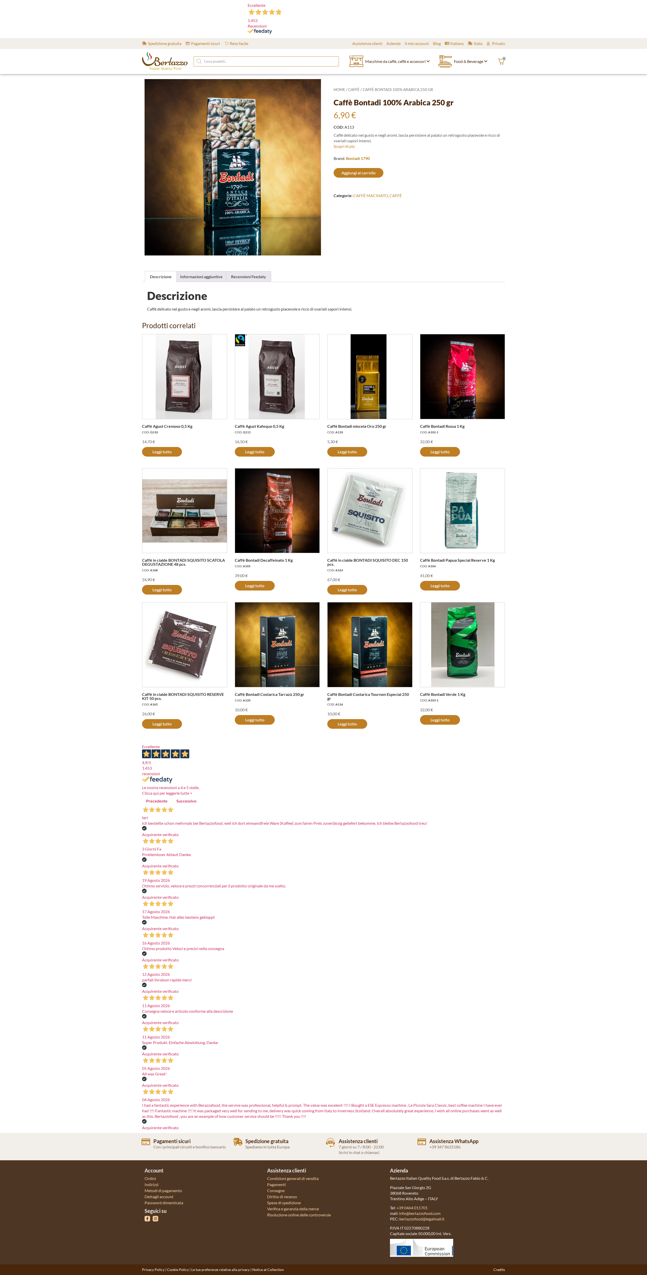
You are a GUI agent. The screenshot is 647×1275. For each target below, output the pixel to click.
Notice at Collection (268, 1269)
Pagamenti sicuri (172, 1141)
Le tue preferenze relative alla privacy (220, 1269)
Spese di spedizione (284, 1202)
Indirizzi (151, 1184)
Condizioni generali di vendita (293, 1178)
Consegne (276, 1190)
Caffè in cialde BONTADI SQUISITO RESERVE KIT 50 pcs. (183, 696)
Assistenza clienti (358, 1141)
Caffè (354, 89)
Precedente (157, 800)
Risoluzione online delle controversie (299, 1214)
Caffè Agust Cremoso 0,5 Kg (167, 426)
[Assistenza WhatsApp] (422, 1142)
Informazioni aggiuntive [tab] (201, 276)
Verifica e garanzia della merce (293, 1208)
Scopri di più (344, 146)
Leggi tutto (162, 451)
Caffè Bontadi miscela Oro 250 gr (356, 426)
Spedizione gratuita (266, 1141)
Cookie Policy (178, 1269)
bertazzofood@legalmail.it (422, 1218)
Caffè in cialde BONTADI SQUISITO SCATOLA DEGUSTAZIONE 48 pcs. (183, 562)
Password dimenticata (164, 1202)
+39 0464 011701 (412, 1207)
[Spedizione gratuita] (238, 1142)
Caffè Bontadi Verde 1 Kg (442, 694)
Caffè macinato (370, 195)
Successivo (186, 800)
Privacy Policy (153, 1269)
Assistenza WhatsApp (453, 1141)
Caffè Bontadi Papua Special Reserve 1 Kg (457, 560)
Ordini (150, 1178)
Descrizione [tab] (161, 276)
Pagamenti (276, 1184)
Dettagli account (159, 1196)
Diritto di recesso (282, 1196)
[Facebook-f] (147, 1218)
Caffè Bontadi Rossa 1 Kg (442, 426)
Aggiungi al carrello (358, 172)
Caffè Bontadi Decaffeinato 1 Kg (264, 560)
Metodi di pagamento (163, 1190)
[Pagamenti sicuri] (146, 1142)
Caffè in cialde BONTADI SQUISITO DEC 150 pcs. (367, 562)
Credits (499, 1269)
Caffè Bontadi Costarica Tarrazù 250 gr (269, 694)
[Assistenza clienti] (330, 1142)
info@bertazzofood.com (420, 1213)
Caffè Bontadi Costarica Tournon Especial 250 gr (368, 696)
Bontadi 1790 (358, 158)
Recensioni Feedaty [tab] (248, 276)
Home (339, 89)
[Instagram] (155, 1218)
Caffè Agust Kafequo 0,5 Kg (259, 426)
